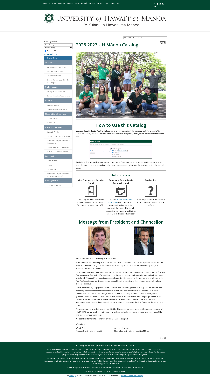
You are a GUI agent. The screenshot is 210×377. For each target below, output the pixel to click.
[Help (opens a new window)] (164, 42)
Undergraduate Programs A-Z (57, 67)
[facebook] (157, 3)
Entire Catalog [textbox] (49, 45)
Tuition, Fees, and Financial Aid (58, 147)
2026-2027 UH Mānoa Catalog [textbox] (133, 38)
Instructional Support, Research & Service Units (59, 141)
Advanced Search (51, 54)
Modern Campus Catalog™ (132, 376)
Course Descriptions (54, 76)
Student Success (52, 118)
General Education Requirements (58, 96)
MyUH (106, 3)
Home (45, 3)
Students (70, 3)
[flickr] (163, 3)
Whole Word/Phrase (53, 51)
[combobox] (145, 37)
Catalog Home (52, 58)
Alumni (99, 3)
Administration (52, 161)
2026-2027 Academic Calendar (57, 152)
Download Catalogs (54, 185)
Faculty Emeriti (52, 169)
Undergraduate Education (56, 92)
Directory (61, 3)
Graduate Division (53, 105)
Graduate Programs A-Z (55, 71)
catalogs (72, 376)
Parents (92, 3)
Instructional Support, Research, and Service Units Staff (58, 175)
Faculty (49, 165)
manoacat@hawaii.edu (95, 352)
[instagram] (160, 3)
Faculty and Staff (81, 3)
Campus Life (51, 123)
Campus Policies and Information (58, 136)
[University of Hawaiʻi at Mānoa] (105, 19)
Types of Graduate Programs (57, 109)
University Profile (53, 132)
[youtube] (155, 6)
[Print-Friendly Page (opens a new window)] (161, 42)
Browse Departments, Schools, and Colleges (58, 81)
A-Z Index (52, 3)
